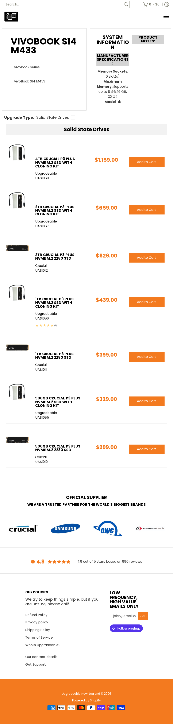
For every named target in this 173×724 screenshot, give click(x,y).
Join (143, 615)
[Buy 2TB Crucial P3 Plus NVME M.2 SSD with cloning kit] (17, 200)
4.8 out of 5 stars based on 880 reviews (109, 561)
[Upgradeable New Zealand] (11, 16)
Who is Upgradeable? (42, 645)
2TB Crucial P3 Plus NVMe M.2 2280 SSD (54, 256)
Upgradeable (46, 173)
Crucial (41, 265)
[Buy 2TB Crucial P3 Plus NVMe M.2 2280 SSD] (17, 248)
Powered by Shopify (86, 700)
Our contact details (41, 656)
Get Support (35, 664)
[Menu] (166, 16)
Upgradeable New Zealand (81, 694)
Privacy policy (36, 622)
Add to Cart (146, 161)
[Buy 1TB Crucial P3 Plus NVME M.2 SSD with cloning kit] (17, 293)
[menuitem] (151, 4)
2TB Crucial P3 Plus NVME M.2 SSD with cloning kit (54, 210)
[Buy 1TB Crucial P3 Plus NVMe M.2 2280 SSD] (17, 347)
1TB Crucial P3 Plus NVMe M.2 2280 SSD (54, 355)
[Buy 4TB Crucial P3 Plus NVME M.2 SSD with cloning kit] (17, 152)
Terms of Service (39, 637)
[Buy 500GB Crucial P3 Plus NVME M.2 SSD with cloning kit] (17, 392)
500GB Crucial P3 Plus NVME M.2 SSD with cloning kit (57, 402)
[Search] (126, 4)
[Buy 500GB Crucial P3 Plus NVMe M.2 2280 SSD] (17, 440)
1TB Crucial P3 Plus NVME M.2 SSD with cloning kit (54, 303)
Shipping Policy (37, 629)
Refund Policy (36, 614)
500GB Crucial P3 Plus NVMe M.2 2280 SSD (57, 448)
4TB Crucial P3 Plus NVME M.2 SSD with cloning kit (55, 162)
